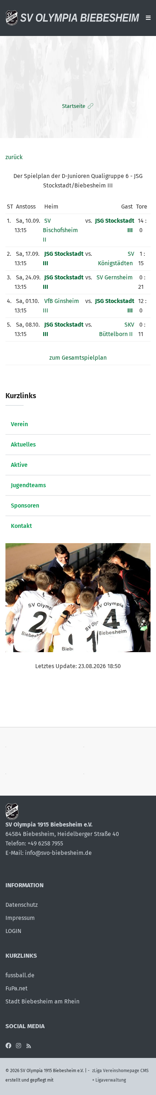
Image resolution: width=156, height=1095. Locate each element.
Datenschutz (21, 904)
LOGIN (13, 931)
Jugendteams (28, 485)
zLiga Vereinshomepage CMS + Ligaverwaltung (120, 1075)
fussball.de (19, 975)
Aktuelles (23, 444)
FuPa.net (16, 988)
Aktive (19, 464)
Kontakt (21, 525)
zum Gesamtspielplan (78, 357)
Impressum (20, 917)
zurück (13, 157)
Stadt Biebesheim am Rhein (42, 1001)
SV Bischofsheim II (60, 230)
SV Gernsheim (115, 277)
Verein (19, 424)
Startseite (73, 106)
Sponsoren (25, 505)
